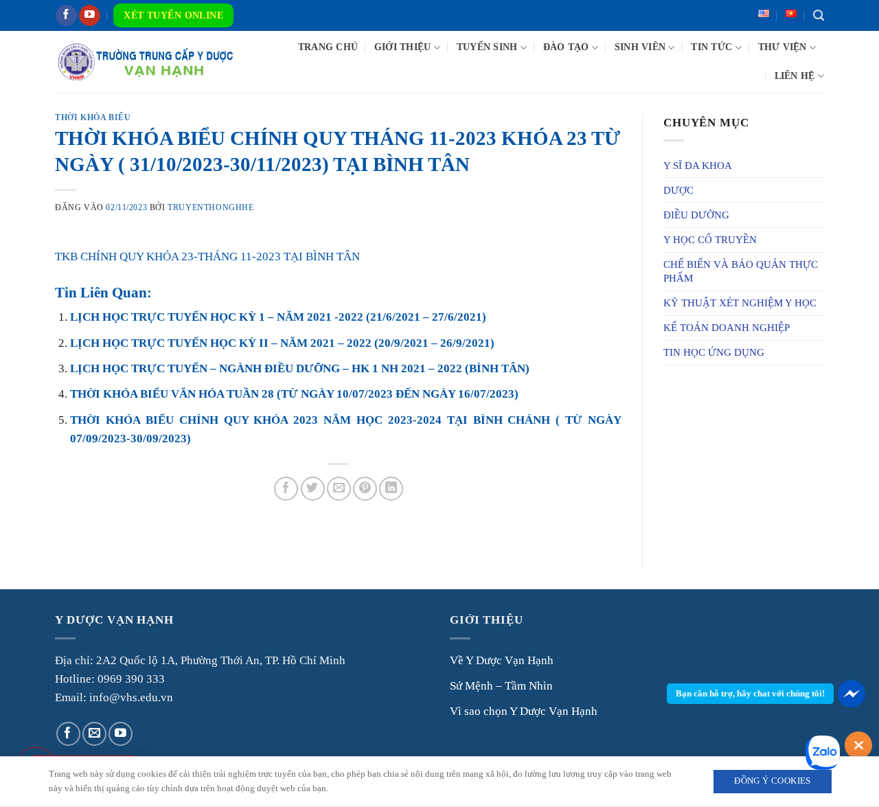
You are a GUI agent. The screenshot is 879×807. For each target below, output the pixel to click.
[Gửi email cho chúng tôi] (94, 734)
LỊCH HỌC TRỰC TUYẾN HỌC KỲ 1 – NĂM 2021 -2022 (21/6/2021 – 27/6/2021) (278, 316)
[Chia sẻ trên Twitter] (313, 489)
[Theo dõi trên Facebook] (66, 16)
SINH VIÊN (640, 47)
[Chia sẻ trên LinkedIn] (391, 489)
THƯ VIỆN (782, 47)
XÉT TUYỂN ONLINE (173, 15)
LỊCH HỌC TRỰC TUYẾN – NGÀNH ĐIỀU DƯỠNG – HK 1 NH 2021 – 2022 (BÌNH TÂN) (299, 368)
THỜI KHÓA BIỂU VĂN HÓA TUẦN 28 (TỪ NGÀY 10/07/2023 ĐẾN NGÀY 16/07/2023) (294, 393)
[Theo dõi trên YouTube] (89, 16)
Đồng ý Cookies (772, 781)
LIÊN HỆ (795, 76)
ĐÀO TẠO (566, 47)
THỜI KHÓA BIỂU (92, 117)
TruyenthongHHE (210, 207)
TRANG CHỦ (328, 47)
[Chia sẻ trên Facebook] (286, 489)
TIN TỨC (711, 47)
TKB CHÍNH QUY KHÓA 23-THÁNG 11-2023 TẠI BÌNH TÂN (207, 256)
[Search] (818, 15)
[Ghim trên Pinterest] (365, 489)
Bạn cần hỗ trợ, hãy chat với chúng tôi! (750, 693)
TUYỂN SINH (487, 47)
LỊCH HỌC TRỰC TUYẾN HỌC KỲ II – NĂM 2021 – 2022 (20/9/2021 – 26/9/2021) (282, 343)
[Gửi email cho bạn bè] (339, 489)
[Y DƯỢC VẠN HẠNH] (145, 61)
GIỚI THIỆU (402, 47)
